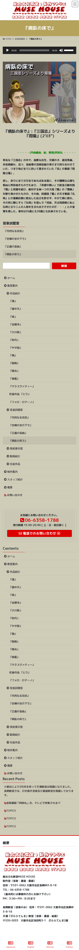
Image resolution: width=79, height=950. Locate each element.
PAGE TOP (73, 933)
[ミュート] (61, 50)
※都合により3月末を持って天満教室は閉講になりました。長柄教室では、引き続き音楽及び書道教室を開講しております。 (38, 791)
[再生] (7, 50)
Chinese (50, 947)
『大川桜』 (15, 332)
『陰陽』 (14, 363)
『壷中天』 (15, 308)
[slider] (69, 50)
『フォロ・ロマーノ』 (22, 402)
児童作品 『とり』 (19, 394)
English (30, 947)
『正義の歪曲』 (13, 246)
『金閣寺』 (15, 324)
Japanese (10, 947)
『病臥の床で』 (13, 254)
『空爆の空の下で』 (15, 238)
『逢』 (13, 301)
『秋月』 (14, 340)
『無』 (13, 355)
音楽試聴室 (11, 223)
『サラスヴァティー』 (22, 386)
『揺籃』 (14, 378)
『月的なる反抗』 (14, 231)
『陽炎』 (14, 371)
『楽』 (13, 316)
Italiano (69, 947)
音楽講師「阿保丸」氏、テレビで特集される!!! (33, 803)
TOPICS (11, 810)
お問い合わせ (14, 495)
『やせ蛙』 (15, 347)
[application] (39, 50)
